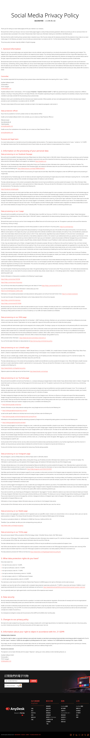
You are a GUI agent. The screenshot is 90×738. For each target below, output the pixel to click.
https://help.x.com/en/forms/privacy (10, 300)
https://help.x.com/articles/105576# (10, 279)
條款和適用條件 (18, 734)
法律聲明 (27, 734)
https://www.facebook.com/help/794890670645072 (31, 168)
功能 (32, 708)
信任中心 (63, 719)
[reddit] (82, 735)
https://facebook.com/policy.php (9, 189)
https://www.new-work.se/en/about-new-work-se (32, 338)
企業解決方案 (49, 719)
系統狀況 (63, 717)
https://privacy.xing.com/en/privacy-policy (41, 341)
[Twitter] (85, 735)
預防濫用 (63, 715)
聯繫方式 (78, 708)
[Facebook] (74, 735)
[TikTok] (88, 735)
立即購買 (48, 722)
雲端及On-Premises (51, 717)
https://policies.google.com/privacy (11, 404)
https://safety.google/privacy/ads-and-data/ (14, 422)
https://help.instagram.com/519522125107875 (39, 469)
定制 (32, 715)
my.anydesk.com (65, 713)
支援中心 (63, 711)
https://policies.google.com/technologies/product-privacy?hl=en (19, 416)
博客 (77, 717)
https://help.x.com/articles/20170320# (11, 303)
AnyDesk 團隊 (79, 706)
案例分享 (33, 717)
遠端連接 (48, 713)
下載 (47, 724)
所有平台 (33, 713)
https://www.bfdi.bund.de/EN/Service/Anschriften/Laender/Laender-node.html (64, 587)
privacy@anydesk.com (7, 126)
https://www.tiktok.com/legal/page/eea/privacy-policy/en (45, 552)
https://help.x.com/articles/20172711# (52, 285)
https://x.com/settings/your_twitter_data (12, 291)
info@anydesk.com (6, 88)
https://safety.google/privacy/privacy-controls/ (14, 410)
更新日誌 (63, 722)
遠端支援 (48, 708)
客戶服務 (63, 708)
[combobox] (23, 715)
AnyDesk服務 (64, 706)
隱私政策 (23, 734)
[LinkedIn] (76, 735)
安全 (32, 711)
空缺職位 (78, 711)
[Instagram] (71, 735)
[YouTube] (79, 735)
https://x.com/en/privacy (66, 227)
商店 (77, 715)
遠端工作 (48, 711)
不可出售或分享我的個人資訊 (35, 734)
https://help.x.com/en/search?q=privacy (11, 282)
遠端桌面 (48, 706)
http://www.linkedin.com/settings (39, 371)
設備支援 (48, 715)
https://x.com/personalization (70, 294)
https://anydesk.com (40, 161)
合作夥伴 (78, 713)
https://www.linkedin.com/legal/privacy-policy (13, 368)
